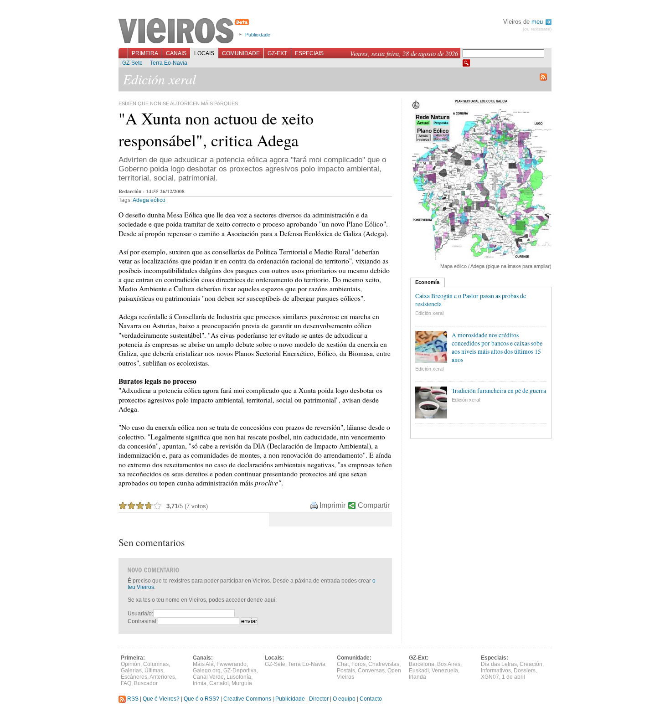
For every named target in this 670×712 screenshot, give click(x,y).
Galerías (131, 670)
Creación (531, 664)
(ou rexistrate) (537, 28)
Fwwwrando (231, 664)
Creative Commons (247, 699)
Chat (343, 664)
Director (319, 699)
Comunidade (241, 53)
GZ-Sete (132, 63)
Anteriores (162, 677)
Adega (141, 200)
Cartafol (219, 683)
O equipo (344, 699)
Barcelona (421, 664)
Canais (176, 53)
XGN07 (490, 677)
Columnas (156, 664)
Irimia (199, 683)
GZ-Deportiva (240, 670)
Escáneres (134, 677)
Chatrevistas (383, 664)
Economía (427, 282)
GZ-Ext (277, 53)
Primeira (145, 53)
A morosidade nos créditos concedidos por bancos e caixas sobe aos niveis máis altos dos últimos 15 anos (497, 347)
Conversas (371, 670)
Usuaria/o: (140, 613)
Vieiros (185, 31)
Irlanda (417, 677)
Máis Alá (203, 664)
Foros (358, 664)
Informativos (496, 670)
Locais (204, 53)
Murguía (242, 683)
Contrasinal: (143, 621)
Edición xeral (429, 313)
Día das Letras (499, 664)
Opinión (130, 664)
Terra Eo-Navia (168, 63)
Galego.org (207, 670)
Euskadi (419, 670)
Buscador (146, 683)
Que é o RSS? (201, 699)
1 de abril (513, 677)
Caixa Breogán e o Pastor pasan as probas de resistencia (470, 300)
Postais (346, 670)
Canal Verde (208, 677)
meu (538, 21)
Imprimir (332, 505)
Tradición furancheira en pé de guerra (499, 391)
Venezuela (445, 670)
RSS (132, 699)
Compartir (374, 505)
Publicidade (257, 34)
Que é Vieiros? (161, 699)
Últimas (153, 670)
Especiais (309, 53)
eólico (157, 200)
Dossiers (525, 670)
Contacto (371, 699)
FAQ (126, 683)
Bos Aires (448, 664)
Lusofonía (239, 677)
